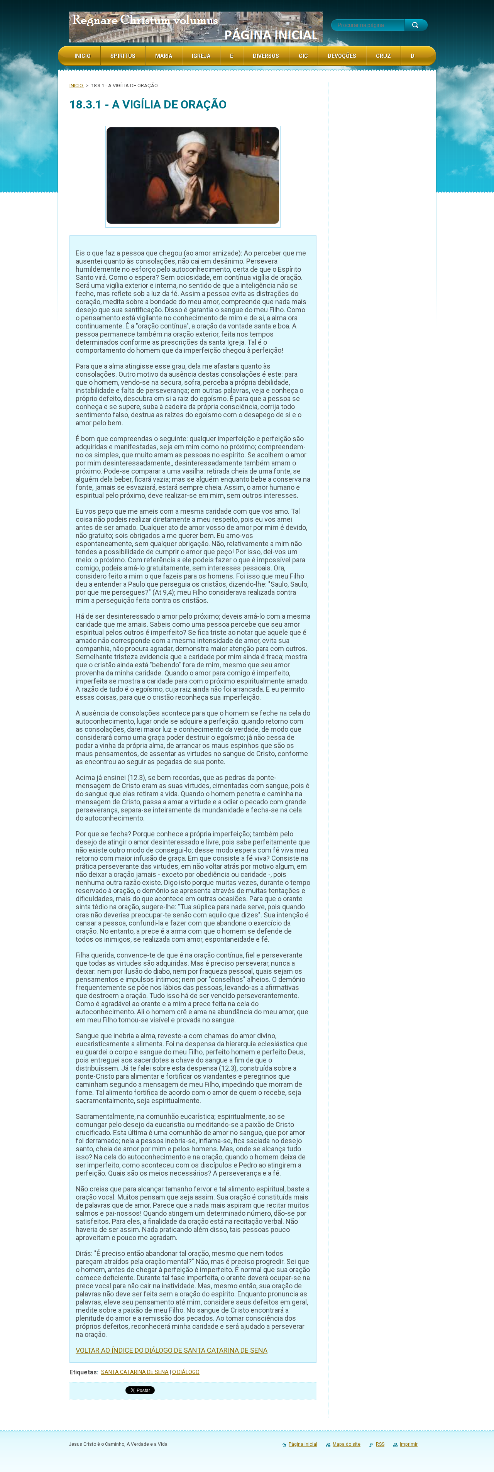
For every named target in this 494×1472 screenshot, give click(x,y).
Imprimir (409, 1444)
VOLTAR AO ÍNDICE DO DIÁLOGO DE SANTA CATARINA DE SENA (171, 1350)
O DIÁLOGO (186, 1372)
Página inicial (303, 1444)
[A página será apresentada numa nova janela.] (192, 178)
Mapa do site (346, 1444)
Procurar (416, 25)
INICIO (76, 85)
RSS (380, 1444)
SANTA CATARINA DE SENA (135, 1372)
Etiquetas (83, 1372)
